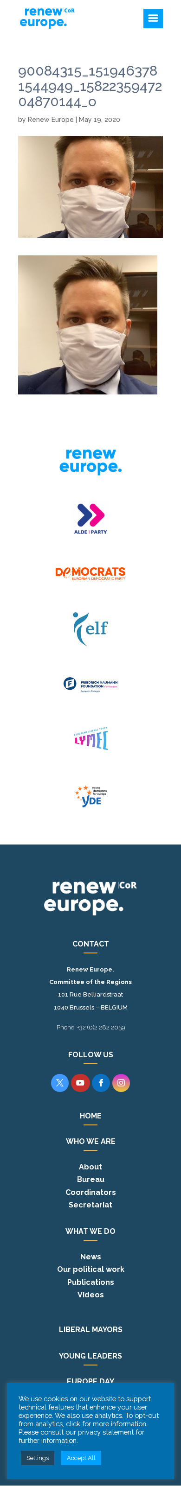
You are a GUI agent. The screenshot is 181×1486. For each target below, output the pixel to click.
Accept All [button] (81, 1457)
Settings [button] (37, 1457)
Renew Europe (51, 119)
